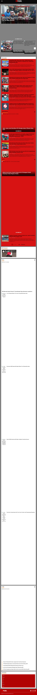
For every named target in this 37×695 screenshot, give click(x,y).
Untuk (3, 684)
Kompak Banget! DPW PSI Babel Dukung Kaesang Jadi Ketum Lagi (13, 665)
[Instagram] (33, 690)
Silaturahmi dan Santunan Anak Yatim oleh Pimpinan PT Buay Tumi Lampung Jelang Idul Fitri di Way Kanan (17, 18)
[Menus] (2, 1)
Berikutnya (23, 244)
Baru (3, 682)
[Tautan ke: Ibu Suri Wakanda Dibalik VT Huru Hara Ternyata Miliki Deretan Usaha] (4, 329)
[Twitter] (32, 690)
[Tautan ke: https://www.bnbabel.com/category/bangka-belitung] (34, 111)
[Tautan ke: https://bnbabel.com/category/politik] (34, 586)
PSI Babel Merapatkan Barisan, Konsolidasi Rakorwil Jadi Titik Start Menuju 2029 (15, 663)
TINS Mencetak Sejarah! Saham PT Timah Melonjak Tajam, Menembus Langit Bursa (17, 291)
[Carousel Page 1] (16, 232)
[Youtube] (35, 690)
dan (3, 680)
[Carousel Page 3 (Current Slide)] (18, 232)
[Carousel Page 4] (19, 232)
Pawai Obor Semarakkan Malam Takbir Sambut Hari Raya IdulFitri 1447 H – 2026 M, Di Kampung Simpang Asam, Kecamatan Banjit (18, 51)
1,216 (19, 244)
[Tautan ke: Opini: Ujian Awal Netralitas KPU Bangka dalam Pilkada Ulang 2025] (18, 123)
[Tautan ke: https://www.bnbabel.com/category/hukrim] (34, 159)
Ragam (3, 677)
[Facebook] (30, 690)
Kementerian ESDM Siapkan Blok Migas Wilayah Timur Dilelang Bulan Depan (18, 366)
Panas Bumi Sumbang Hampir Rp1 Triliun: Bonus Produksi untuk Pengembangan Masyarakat (21, 512)
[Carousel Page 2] (17, 232)
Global (3, 675)
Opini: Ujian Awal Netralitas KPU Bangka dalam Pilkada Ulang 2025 (18, 129)
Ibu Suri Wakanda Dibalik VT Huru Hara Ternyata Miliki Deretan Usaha (17, 293)
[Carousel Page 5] (20, 232)
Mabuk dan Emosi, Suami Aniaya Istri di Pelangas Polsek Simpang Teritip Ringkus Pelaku (17, 173)
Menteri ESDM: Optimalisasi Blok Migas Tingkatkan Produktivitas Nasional (18, 439)
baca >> (30, 66)
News (3, 15)
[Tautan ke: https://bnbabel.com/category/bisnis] (34, 260)
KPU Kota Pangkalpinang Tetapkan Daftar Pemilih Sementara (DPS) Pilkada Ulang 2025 (16, 669)
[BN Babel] (4, 690)
